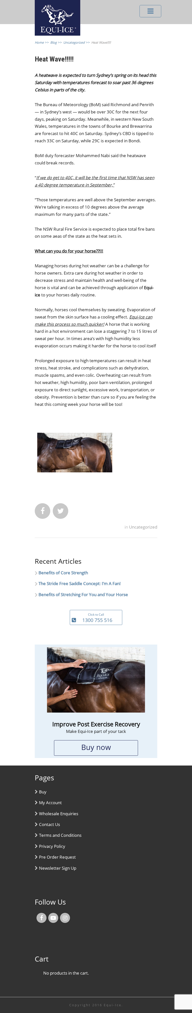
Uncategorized (143, 527)
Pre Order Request (57, 857)
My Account (50, 802)
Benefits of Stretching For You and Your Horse (83, 594)
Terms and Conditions (60, 835)
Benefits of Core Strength (63, 573)
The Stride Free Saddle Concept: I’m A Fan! (79, 583)
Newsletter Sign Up (57, 868)
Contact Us (49, 824)
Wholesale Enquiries (58, 813)
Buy (42, 792)
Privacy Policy (52, 846)
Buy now (96, 747)
